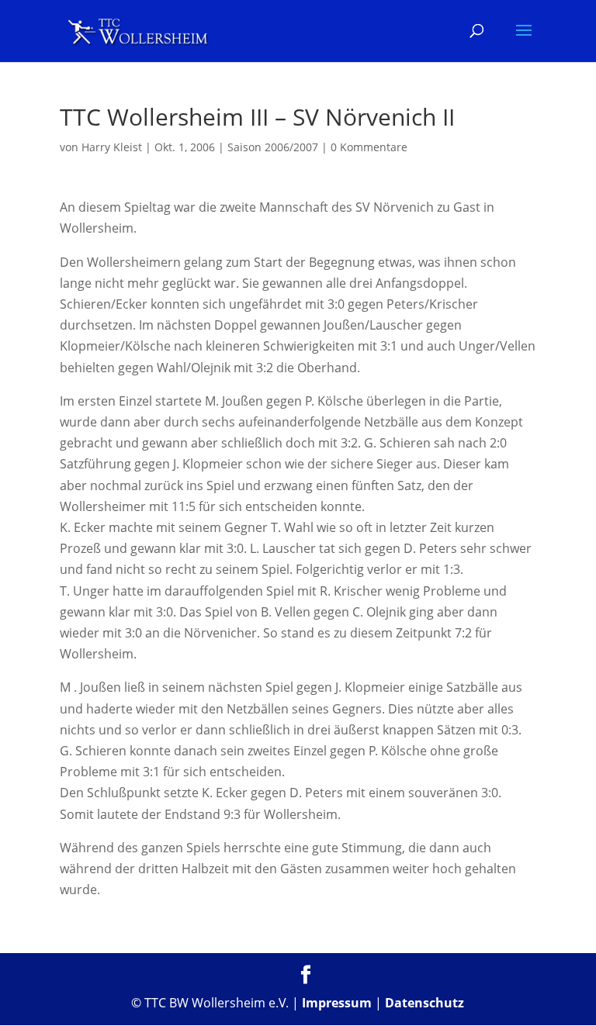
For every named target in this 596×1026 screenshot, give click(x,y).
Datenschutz (424, 1002)
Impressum (337, 1002)
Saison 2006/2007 (272, 147)
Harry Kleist (111, 147)
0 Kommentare (369, 147)
